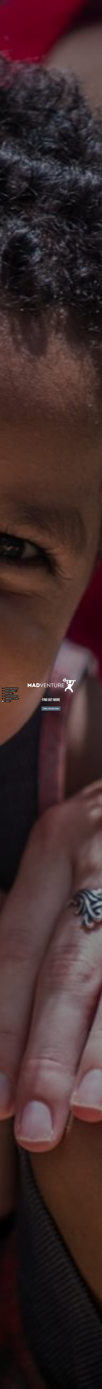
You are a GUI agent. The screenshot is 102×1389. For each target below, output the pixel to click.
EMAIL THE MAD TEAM (51, 709)
